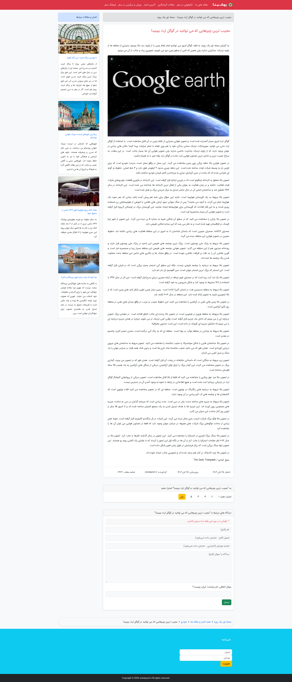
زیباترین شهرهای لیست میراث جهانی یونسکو (81, 136)
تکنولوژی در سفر (185, 5)
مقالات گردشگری (166, 5)
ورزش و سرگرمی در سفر (129, 5)
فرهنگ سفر (110, 5)
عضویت (226, 664)
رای (182, 497)
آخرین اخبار (149, 5)
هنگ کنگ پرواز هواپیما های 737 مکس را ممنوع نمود (79, 212)
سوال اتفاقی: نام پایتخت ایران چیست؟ (211, 587)
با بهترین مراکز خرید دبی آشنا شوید (82, 57)
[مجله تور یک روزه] (222, 5)
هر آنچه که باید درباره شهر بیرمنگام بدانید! (79, 277)
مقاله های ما (201, 5)
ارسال (226, 602)
